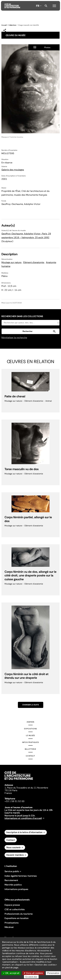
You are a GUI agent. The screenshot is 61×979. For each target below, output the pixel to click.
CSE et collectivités (15, 909)
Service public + (13, 871)
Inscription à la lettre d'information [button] (24, 832)
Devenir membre (15, 854)
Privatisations (12, 922)
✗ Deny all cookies (33, 973)
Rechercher (46, 5)
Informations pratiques (16, 889)
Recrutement (11, 880)
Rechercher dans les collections (22, 316)
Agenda (30, 722)
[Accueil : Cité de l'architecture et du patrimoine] (12, 5)
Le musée (30, 735)
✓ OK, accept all (11, 973)
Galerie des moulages (12, 169)
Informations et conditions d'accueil (23, 818)
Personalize (53, 973)
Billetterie (30, 749)
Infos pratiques (30, 742)
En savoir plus (31, 977)
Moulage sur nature (11, 262)
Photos (47, 47)
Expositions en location (17, 918)
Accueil (4, 25)
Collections (12, 25)
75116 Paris (11, 790)
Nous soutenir (13, 847)
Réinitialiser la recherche (14, 337)
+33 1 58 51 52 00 (14, 801)
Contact (30, 756)
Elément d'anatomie (33, 262)
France (8, 793)
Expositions (30, 729)
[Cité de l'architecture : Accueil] (19, 780)
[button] (30, 331)
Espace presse (12, 904)
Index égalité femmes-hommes (21, 875)
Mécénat (9, 927)
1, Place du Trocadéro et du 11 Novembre (26, 787)
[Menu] (54, 5)
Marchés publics (13, 884)
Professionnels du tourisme (19, 913)
